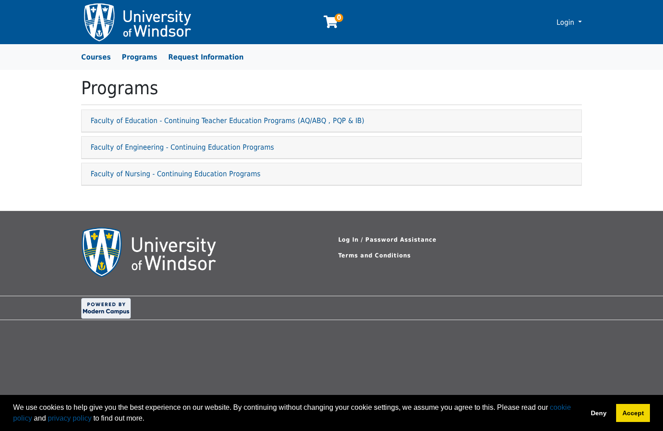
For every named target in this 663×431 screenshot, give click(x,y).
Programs (139, 57)
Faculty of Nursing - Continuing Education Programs (176, 174)
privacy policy (70, 418)
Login (566, 22)
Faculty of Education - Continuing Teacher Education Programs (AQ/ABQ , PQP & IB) (227, 120)
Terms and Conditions (374, 255)
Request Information (206, 57)
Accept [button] (633, 413)
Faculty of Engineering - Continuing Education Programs (182, 147)
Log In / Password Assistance (387, 239)
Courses (96, 57)
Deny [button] (599, 413)
